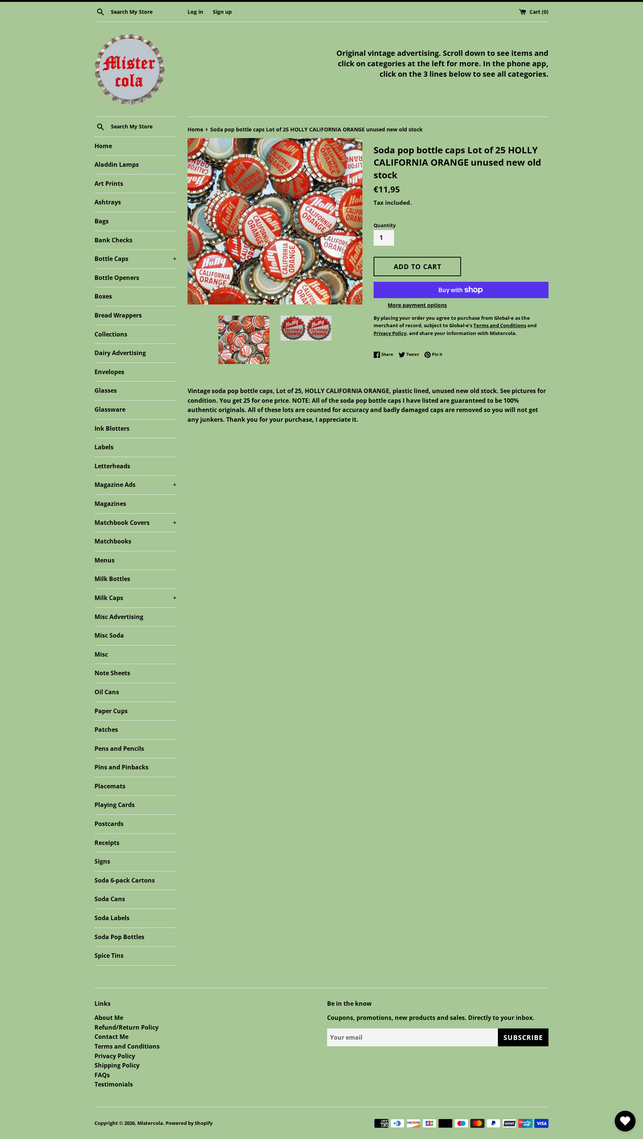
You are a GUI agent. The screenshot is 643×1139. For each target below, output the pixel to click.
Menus (105, 560)
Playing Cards (115, 805)
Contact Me (111, 1037)
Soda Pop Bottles (119, 937)
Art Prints (109, 183)
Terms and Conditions (127, 1046)
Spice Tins (109, 955)
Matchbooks (113, 541)
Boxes (103, 296)
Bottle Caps (135, 259)
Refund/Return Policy (127, 1027)
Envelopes (109, 372)
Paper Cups (111, 711)
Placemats (110, 786)
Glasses (106, 390)
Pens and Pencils (119, 748)
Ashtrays (108, 202)
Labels (104, 447)
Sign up (222, 11)
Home (103, 146)
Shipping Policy (117, 1065)
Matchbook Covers (135, 523)
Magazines (110, 504)
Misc (101, 654)
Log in (195, 11)
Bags (102, 221)
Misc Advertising (119, 617)
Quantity (385, 225)
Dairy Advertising (120, 353)
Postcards (109, 824)
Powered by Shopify (189, 1123)
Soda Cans (110, 899)
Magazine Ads (135, 485)
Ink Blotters (112, 428)
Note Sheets (112, 673)
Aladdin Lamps (117, 164)
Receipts (107, 843)
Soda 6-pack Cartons (125, 880)
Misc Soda (109, 635)
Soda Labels (112, 918)
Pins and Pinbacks (121, 767)
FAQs (102, 1075)
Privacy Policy (115, 1056)
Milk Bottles (112, 579)
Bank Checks (113, 240)
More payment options (417, 305)
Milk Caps (135, 598)
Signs (102, 861)
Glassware (110, 409)
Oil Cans (107, 692)
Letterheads (112, 466)
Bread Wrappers (118, 315)
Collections (111, 334)
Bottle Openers (117, 278)
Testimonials (114, 1084)
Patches (106, 729)
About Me (109, 1018)
